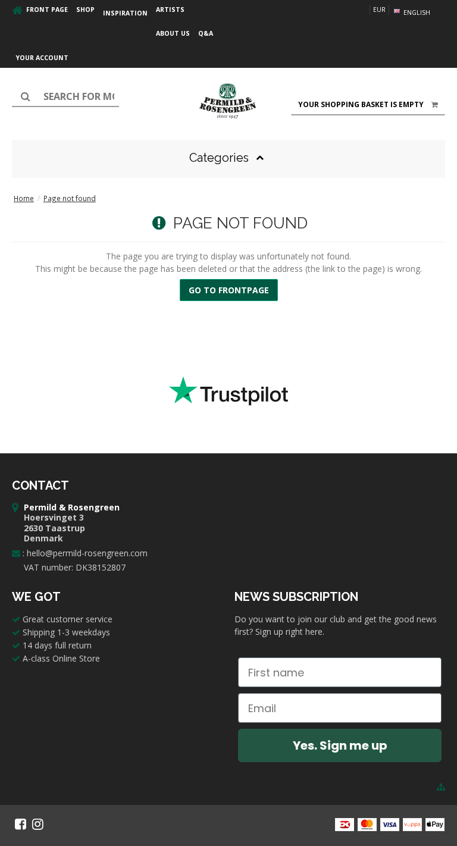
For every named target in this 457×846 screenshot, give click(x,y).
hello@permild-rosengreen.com (87, 553)
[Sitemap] (441, 787)
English (416, 12)
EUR (379, 9)
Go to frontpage (229, 290)
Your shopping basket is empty (361, 104)
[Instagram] (37, 824)
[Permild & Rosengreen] (228, 101)
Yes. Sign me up (340, 745)
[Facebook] (20, 824)
